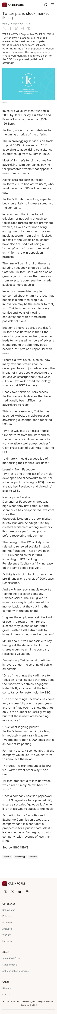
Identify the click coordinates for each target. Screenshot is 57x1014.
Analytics (7, 928)
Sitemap (6, 988)
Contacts (7, 994)
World (5, 934)
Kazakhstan (8, 909)
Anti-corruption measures (15, 971)
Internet (33, 856)
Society (7, 856)
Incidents (7, 941)
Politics (6, 916)
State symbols (9, 964)
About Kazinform (11, 958)
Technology (20, 856)
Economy (7, 922)
